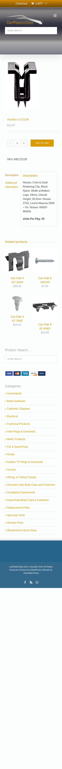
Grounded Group (31, 573)
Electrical (12, 416)
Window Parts (15, 522)
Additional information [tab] (11, 184)
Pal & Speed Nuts (17, 446)
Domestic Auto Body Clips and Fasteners (31, 484)
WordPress (36, 570)
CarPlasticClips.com (18, 567)
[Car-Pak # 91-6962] (45, 297)
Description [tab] (12, 175)
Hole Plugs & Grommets (21, 431)
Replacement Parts (18, 507)
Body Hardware (16, 401)
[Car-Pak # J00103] (45, 250)
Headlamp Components (21, 492)
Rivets (10, 454)
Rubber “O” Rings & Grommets (25, 462)
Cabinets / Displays (18, 408)
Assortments (14, 393)
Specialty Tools (16, 515)
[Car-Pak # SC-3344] (17, 250)
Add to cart (42, 142)
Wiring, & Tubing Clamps (21, 477)
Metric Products (16, 439)
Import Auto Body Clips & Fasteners (28, 500)
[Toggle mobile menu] (55, 15)
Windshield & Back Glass (22, 530)
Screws (11, 469)
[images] (31, 84)
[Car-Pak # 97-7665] (17, 297)
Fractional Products (18, 423)
